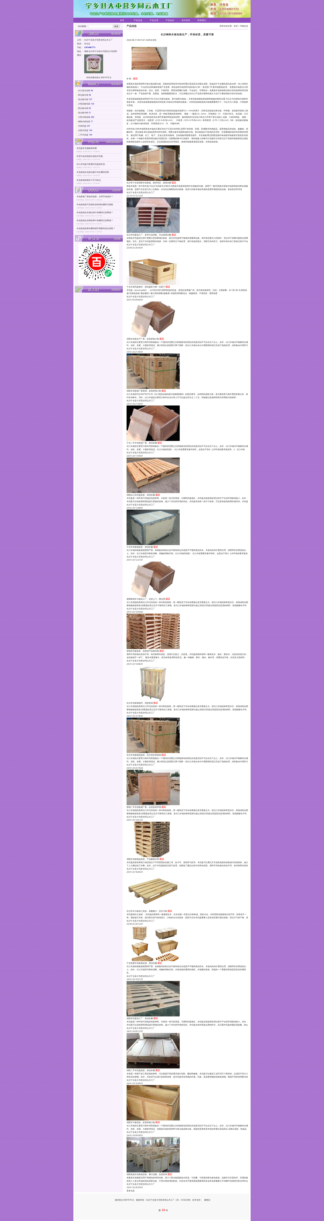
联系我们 (202, 20)
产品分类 (154, 20)
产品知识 (170, 20)
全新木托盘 (83, 130)
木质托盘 (82, 125)
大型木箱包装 (84, 117)
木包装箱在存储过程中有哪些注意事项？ (95, 212)
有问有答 (186, 20)
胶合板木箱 (83, 94)
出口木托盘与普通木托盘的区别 (91, 164)
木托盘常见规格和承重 (87, 148)
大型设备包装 (84, 103)
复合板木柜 (83, 112)
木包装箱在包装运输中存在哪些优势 (93, 172)
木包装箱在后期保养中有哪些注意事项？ (95, 220)
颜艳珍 (207, 1199)
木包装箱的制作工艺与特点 (89, 180)
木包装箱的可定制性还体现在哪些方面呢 (95, 204)
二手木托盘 (83, 134)
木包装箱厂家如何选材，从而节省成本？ (95, 196)
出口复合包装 (84, 90)
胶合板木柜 (83, 108)
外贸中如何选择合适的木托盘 (90, 156)
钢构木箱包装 (84, 121)
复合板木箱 (83, 99)
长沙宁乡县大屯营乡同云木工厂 (141, 192)
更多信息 (131, 1190)
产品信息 (138, 20)
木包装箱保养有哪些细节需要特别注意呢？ (96, 228)
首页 (122, 20)
